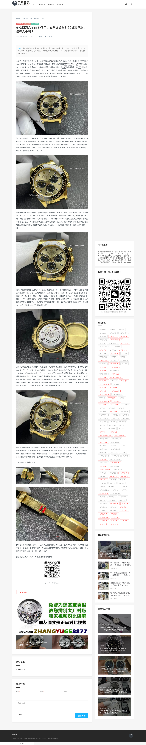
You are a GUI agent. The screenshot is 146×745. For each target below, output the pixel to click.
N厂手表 (122, 452)
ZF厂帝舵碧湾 (116, 346)
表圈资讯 (60, 4)
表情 (20, 714)
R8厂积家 (122, 425)
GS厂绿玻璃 (123, 486)
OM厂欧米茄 (103, 445)
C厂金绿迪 (113, 507)
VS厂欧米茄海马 (114, 377)
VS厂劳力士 (20, 23)
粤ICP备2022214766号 (34, 738)
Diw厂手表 (122, 500)
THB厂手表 (126, 418)
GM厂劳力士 (112, 497)
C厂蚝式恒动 (103, 510)
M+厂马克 (122, 473)
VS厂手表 (27, 23)
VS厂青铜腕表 (124, 360)
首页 (34, 4)
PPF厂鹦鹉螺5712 (105, 435)
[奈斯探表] (21, 4)
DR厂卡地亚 (112, 500)
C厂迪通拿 (123, 507)
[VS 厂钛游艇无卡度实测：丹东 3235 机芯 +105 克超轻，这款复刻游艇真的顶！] (103, 576)
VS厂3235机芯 (115, 391)
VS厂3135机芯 (103, 394)
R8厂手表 (102, 428)
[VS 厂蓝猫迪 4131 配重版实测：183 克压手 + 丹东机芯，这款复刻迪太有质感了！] (103, 566)
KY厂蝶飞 (113, 479)
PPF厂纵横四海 (104, 439)
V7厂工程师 (103, 404)
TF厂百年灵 (103, 421)
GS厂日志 (115, 490)
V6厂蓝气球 (125, 404)
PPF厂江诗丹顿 (116, 439)
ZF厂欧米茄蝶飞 (113, 343)
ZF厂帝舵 (102, 350)
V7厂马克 (111, 398)
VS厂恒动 (113, 387)
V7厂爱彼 (121, 398)
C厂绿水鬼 (123, 510)
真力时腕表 (103, 329)
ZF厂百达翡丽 (103, 340)
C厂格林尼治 (103, 517)
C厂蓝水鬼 (113, 510)
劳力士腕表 (103, 333)
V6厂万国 (121, 408)
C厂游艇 (113, 514)
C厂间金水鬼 (103, 507)
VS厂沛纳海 (115, 374)
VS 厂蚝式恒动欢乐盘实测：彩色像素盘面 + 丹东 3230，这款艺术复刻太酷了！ (120, 595)
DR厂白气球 (123, 497)
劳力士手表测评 (22, 36)
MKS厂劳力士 (118, 469)
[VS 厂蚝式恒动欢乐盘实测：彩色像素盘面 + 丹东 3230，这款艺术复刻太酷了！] (103, 596)
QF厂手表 (102, 432)
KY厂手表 (112, 483)
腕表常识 (51, 4)
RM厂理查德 (122, 421)
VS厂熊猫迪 (115, 367)
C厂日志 (114, 517)
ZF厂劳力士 (122, 350)
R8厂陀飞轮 (112, 425)
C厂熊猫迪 (102, 514)
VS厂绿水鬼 (103, 367)
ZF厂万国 (113, 353)
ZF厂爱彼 (102, 343)
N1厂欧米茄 (115, 456)
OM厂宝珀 (122, 445)
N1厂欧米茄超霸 (104, 456)
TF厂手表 (112, 421)
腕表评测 (42, 4)
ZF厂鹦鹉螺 (113, 333)
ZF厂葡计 (112, 336)
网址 (65, 692)
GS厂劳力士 (103, 493)
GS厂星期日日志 (104, 490)
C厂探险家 (102, 520)
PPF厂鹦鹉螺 (119, 435)
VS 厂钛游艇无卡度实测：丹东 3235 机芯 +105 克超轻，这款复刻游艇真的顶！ (120, 575)
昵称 (18, 692)
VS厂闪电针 (103, 363)
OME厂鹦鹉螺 (103, 449)
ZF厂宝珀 (113, 350)
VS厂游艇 (102, 370)
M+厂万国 (102, 479)
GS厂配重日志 (112, 486)
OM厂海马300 (115, 442)
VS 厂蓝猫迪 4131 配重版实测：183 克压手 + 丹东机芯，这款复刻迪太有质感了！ (120, 565)
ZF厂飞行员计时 (124, 333)
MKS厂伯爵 (103, 473)
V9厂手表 (102, 398)
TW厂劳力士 (124, 411)
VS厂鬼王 (113, 360)
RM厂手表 (102, 425)
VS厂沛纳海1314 (104, 374)
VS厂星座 (114, 381)
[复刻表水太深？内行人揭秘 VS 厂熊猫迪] (103, 586)
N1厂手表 (125, 456)
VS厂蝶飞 (124, 363)
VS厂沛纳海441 (114, 370)
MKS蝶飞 (102, 459)
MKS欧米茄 (114, 462)
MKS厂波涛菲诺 (114, 466)
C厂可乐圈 (102, 524)
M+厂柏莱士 (103, 476)
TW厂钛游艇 (103, 411)
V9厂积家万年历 (117, 394)
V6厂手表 (102, 408)
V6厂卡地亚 (111, 408)
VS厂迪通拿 (35, 23)
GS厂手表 (124, 490)
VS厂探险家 (116, 384)
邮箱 (42, 692)
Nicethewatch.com (53, 738)
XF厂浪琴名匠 (103, 357)
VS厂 (52, 61)
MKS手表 (102, 466)
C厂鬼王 (124, 503)
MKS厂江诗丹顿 (104, 469)
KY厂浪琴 (122, 479)
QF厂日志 (121, 428)
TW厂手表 (113, 411)
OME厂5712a (113, 452)
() (24, 592)
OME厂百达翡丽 (115, 449)
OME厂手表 (103, 452)
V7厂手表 (115, 401)
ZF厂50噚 (124, 353)
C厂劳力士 (114, 524)
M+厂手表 (113, 476)
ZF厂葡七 (123, 336)
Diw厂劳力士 (103, 503)
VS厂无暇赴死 (103, 384)
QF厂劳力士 (113, 432)
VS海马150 (102, 360)
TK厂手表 (124, 415)
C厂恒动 (123, 520)
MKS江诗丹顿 (103, 462)
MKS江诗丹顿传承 (115, 459)
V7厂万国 (114, 404)
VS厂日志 (123, 381)
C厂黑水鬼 (113, 503)
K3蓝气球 (121, 483)
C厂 (65, 64)
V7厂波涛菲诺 (103, 401)
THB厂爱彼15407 (104, 418)
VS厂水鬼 (102, 377)
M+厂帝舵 (124, 476)
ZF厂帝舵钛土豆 (104, 346)
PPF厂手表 (103, 442)
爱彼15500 (112, 329)
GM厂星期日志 (116, 493)
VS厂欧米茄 (103, 381)
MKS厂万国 (113, 473)
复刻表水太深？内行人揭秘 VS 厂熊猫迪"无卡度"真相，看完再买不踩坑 (120, 585)
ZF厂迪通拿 (103, 336)
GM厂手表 (102, 497)
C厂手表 (113, 520)
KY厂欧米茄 (103, 483)
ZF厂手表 (124, 343)
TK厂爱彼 (115, 415)
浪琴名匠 (121, 329)
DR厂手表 (102, 500)
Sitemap (15, 734)
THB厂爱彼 (116, 418)
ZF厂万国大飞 (103, 353)
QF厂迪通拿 (111, 428)
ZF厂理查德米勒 (115, 340)
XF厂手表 (122, 357)
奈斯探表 (24, 738)
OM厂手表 (113, 445)
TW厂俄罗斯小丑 (104, 415)
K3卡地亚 (102, 486)
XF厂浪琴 (113, 357)
